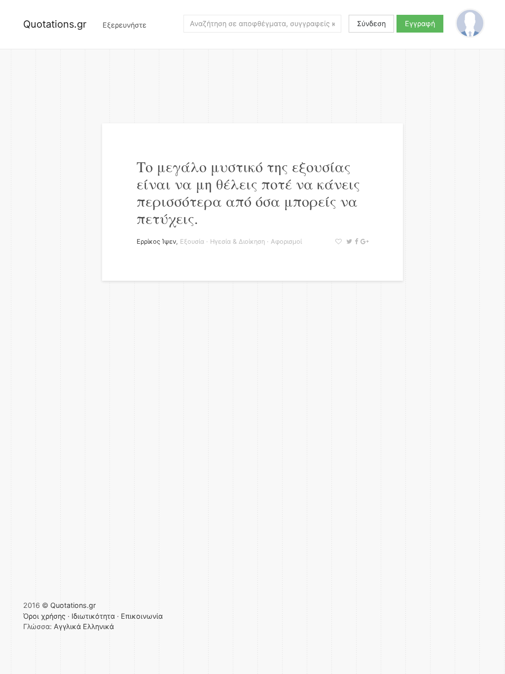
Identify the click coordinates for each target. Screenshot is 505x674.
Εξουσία (192, 241)
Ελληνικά (98, 626)
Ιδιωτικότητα (93, 616)
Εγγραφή (420, 23)
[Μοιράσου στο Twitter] (348, 241)
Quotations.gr (54, 24)
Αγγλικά (67, 626)
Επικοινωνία (142, 616)
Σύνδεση (371, 23)
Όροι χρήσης (44, 616)
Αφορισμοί (286, 241)
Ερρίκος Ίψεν (156, 241)
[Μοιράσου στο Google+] (363, 241)
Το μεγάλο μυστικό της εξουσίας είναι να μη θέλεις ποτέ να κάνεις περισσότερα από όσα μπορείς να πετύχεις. (248, 192)
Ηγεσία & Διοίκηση (237, 241)
